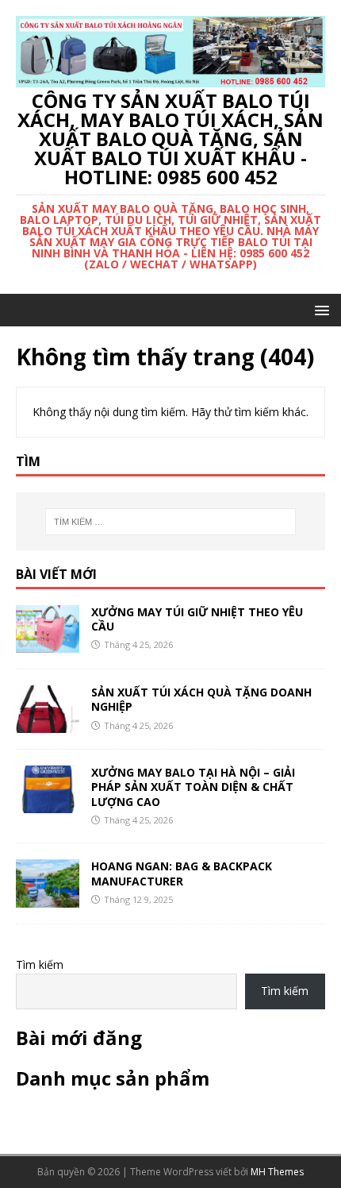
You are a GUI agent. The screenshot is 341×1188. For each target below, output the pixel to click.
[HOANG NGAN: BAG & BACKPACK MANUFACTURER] (47, 897)
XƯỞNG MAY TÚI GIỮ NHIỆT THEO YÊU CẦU (197, 619)
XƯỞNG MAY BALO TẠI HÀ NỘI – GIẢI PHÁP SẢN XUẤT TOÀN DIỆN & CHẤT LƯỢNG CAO (193, 786)
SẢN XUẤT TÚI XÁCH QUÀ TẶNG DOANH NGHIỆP (201, 699)
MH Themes (277, 1171)
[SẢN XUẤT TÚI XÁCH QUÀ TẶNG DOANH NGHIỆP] (47, 723)
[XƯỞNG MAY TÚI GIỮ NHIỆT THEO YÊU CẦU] (47, 643)
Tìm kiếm (39, 964)
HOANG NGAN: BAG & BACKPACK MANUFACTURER (181, 873)
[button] (319, 309)
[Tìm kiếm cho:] (171, 521)
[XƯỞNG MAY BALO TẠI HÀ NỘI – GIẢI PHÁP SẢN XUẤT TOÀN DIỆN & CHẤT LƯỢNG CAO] (47, 804)
